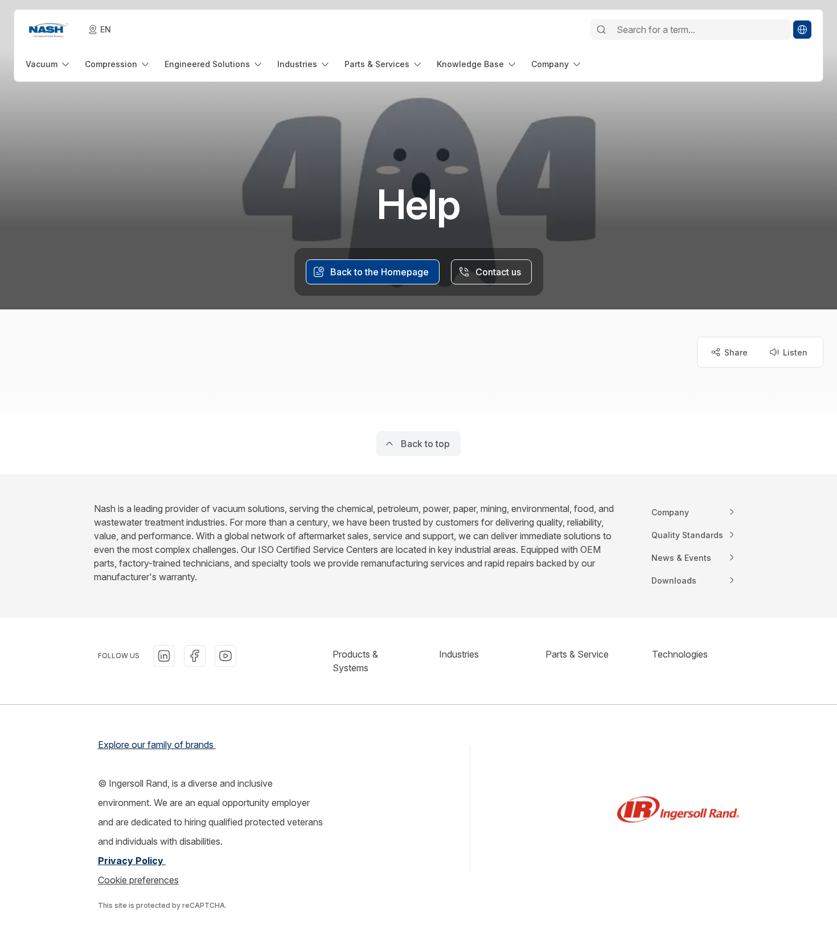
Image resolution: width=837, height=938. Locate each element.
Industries (459, 654)
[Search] (601, 29)
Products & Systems (355, 660)
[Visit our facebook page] (195, 656)
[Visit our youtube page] (225, 656)
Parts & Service (577, 654)
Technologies (680, 654)
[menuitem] (48, 64)
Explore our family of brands (157, 744)
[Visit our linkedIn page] (164, 656)
